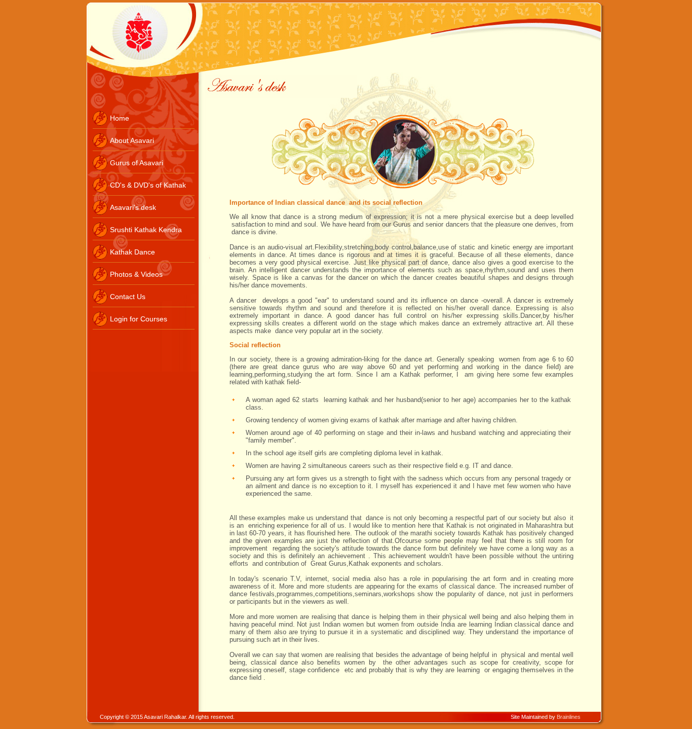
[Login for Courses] (144, 327)
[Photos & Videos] (144, 282)
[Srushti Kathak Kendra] (144, 238)
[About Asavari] (144, 148)
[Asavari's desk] (144, 215)
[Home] (144, 126)
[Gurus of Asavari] (144, 171)
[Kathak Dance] (144, 260)
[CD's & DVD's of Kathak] (144, 193)
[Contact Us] (144, 305)
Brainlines (569, 717)
